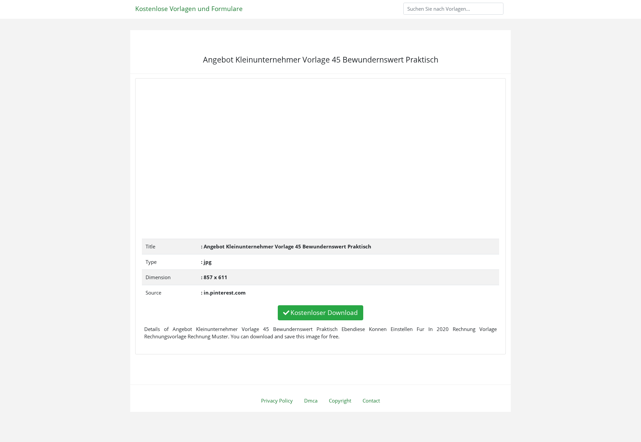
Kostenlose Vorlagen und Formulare (189, 8)
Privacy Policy (277, 400)
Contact (371, 400)
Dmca (310, 400)
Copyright (340, 400)
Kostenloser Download (324, 312)
